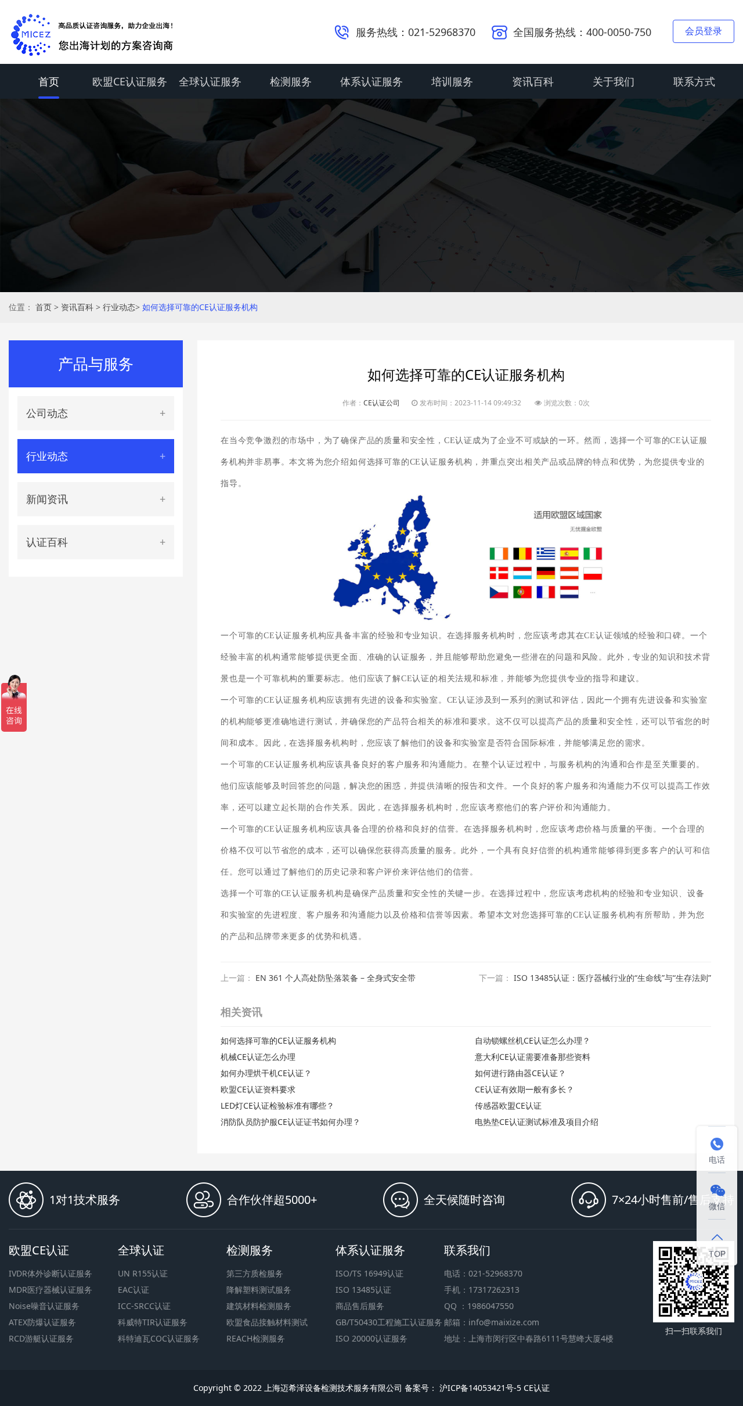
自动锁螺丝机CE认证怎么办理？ (532, 1040)
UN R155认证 (143, 1273)
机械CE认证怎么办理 (258, 1056)
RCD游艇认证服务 (41, 1338)
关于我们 (613, 81)
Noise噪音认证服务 (44, 1305)
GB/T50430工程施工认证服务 (389, 1322)
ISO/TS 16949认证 (369, 1273)
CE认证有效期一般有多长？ (524, 1089)
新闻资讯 (47, 499)
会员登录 (703, 30)
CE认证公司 (381, 403)
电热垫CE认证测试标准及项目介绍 (536, 1121)
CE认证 (537, 1387)
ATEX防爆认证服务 (42, 1322)
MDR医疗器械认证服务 (50, 1289)
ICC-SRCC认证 (144, 1305)
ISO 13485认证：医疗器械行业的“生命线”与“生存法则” (612, 977)
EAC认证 (133, 1289)
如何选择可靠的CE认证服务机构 (200, 306)
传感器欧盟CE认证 (508, 1105)
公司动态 (47, 413)
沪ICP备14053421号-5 (479, 1387)
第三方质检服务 (254, 1273)
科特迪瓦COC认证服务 (159, 1338)
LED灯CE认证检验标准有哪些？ (277, 1105)
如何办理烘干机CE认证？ (266, 1072)
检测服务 (291, 81)
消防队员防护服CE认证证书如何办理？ (290, 1121)
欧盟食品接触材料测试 (267, 1322)
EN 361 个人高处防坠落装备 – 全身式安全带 (335, 977)
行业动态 (119, 306)
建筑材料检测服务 (258, 1305)
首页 (48, 81)
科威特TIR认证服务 (152, 1322)
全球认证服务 (210, 81)
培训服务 (452, 81)
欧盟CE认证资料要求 (258, 1089)
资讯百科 (533, 81)
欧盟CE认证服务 (129, 81)
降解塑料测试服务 (258, 1289)
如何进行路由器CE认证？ (520, 1072)
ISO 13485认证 (363, 1289)
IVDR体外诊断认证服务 (50, 1273)
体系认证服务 (371, 81)
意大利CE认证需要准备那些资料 (532, 1056)
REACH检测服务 (255, 1338)
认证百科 (47, 542)
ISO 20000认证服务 (371, 1338)
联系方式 (694, 81)
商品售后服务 (360, 1305)
